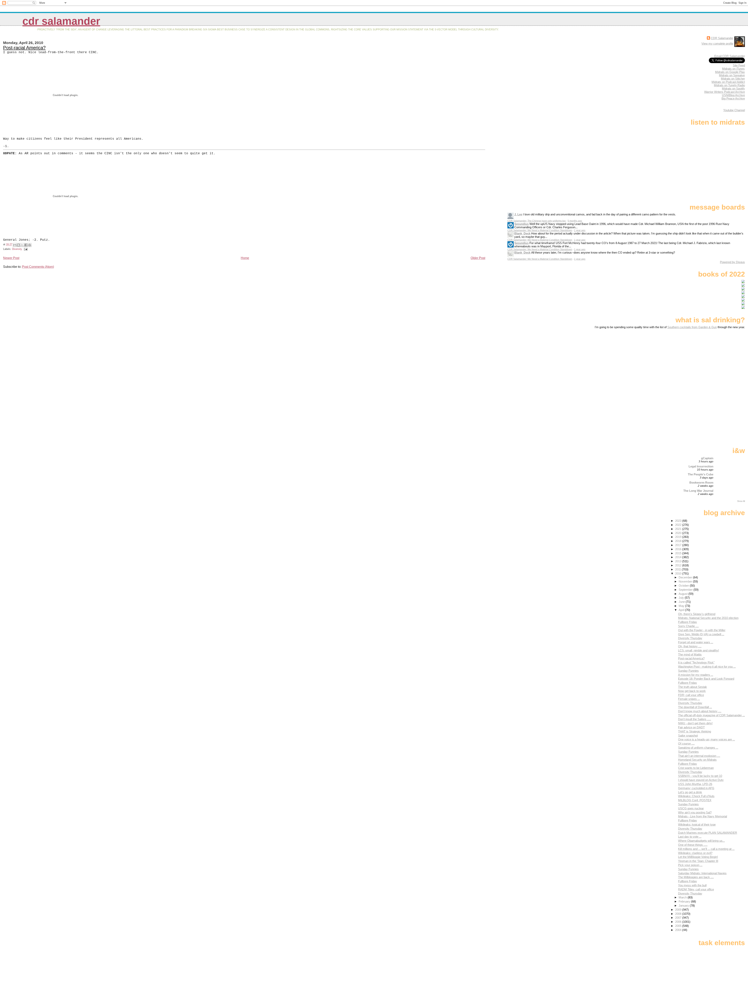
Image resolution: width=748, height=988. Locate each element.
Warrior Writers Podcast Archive (724, 91)
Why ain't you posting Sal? (695, 812)
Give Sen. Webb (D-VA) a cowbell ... (701, 634)
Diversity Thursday (690, 638)
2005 (678, 925)
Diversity (17, 249)
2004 (678, 930)
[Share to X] (22, 245)
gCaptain (707, 458)
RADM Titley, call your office (696, 889)
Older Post (478, 258)
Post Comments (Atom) (38, 266)
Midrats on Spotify (733, 88)
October (684, 585)
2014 (678, 557)
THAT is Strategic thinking (694, 731)
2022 (678, 524)
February (685, 901)
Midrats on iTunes (733, 68)
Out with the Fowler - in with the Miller (701, 630)
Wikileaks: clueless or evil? (695, 853)
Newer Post (11, 258)
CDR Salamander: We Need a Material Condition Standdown (539, 230)
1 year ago (579, 230)
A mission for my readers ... (695, 674)
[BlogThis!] (18, 245)
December (686, 577)
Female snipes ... (689, 699)
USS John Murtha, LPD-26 (695, 784)
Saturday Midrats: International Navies (702, 873)
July (682, 597)
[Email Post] (25, 249)
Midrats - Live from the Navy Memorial (702, 816)
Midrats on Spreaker (732, 75)
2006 (678, 921)
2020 (678, 533)
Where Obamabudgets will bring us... (701, 840)
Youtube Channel (734, 110)
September (686, 589)
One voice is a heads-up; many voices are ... (706, 739)
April (682, 610)
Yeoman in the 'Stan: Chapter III (698, 861)
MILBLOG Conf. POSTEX (694, 800)
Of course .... (686, 743)
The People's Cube (700, 474)
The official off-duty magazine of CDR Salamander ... (711, 715)
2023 (678, 520)
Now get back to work (692, 691)
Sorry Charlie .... (688, 626)
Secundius (521, 224)
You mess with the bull (692, 885)
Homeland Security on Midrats (697, 759)
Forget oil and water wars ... (695, 642)
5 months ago (575, 220)
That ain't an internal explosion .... (699, 755)
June (682, 601)
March (683, 897)
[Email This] (15, 245)
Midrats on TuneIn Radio (729, 85)
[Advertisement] (720, 359)
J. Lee (518, 214)
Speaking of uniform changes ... (698, 747)
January (684, 905)
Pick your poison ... (690, 865)
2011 (678, 569)
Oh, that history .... (689, 646)
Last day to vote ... (689, 836)
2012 (678, 565)
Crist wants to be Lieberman (696, 767)
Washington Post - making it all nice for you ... (707, 666)
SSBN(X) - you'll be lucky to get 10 (700, 775)
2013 (678, 561)
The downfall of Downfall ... (695, 707)
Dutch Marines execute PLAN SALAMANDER (707, 832)
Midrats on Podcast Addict (728, 82)
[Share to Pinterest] (30, 245)
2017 (678, 545)
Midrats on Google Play (730, 72)
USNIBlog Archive (733, 95)
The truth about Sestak (692, 686)
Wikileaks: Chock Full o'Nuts (696, 796)
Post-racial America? (24, 47)
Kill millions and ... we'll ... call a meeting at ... (706, 849)
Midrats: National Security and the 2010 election (708, 618)
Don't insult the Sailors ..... (694, 719)
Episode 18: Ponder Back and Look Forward (706, 678)
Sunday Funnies (688, 670)
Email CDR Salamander (729, 56)
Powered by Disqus (732, 262)
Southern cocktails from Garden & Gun (692, 327)
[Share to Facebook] (26, 245)
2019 (678, 537)
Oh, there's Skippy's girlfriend (696, 614)
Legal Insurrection (701, 466)
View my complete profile (717, 43)
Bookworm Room (701, 482)
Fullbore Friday (687, 622)
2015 (678, 553)
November (686, 581)
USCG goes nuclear (691, 808)
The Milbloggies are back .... (696, 877)
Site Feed (739, 65)
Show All (741, 501)
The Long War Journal (698, 490)
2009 (678, 909)
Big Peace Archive (733, 98)
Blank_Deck (522, 233)
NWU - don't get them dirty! (695, 723)
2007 (678, 917)
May (682, 605)
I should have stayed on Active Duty (701, 780)
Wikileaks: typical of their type (697, 824)
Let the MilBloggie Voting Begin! (698, 856)
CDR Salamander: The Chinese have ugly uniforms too (536, 220)
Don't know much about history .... (699, 711)
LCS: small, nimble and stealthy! (698, 650)
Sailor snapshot (688, 735)
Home (245, 258)
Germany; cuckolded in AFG (696, 788)
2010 (678, 573)
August (683, 593)
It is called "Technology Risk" (696, 662)
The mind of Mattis (690, 654)
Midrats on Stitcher (733, 78)
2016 (678, 549)
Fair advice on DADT (691, 727)
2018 (678, 541)
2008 (678, 913)
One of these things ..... (692, 844)
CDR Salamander (61, 21)
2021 (678, 529)
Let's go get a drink (690, 792)
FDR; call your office (691, 695)
